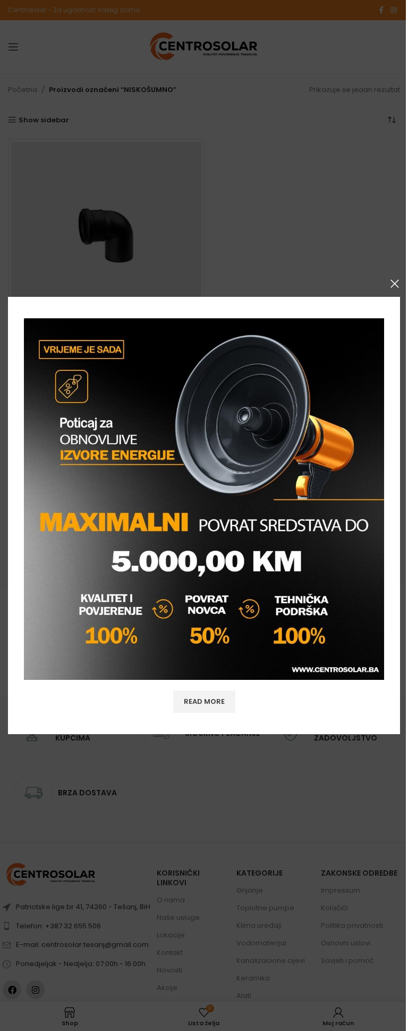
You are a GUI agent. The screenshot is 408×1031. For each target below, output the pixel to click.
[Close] (394, 283)
